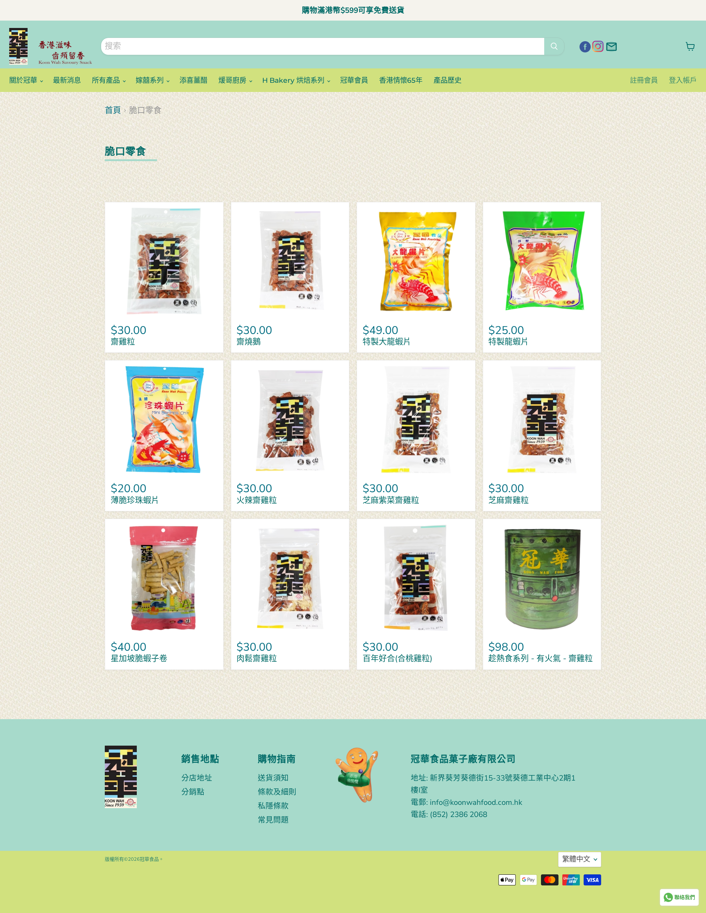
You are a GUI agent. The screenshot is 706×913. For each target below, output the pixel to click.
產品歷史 (447, 80)
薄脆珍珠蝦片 (135, 500)
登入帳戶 (683, 80)
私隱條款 (273, 806)
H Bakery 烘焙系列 (294, 80)
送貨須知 (273, 778)
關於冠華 (24, 80)
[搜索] (554, 46)
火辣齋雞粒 (256, 500)
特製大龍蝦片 (391, 341)
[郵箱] (610, 45)
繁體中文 (576, 859)
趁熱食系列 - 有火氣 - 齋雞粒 (540, 658)
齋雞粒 (123, 341)
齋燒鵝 (248, 341)
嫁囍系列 (150, 80)
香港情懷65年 (400, 80)
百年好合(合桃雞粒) (397, 658)
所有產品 (107, 80)
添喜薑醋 (193, 80)
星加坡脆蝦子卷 (139, 658)
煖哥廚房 (233, 80)
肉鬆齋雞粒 (256, 658)
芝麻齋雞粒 (508, 500)
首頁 (113, 110)
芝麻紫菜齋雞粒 (391, 500)
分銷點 (192, 792)
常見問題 (273, 820)
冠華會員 (354, 80)
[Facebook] (584, 45)
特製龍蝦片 (508, 341)
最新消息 (67, 80)
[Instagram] (597, 45)
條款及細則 (277, 792)
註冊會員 (644, 80)
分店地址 (196, 778)
